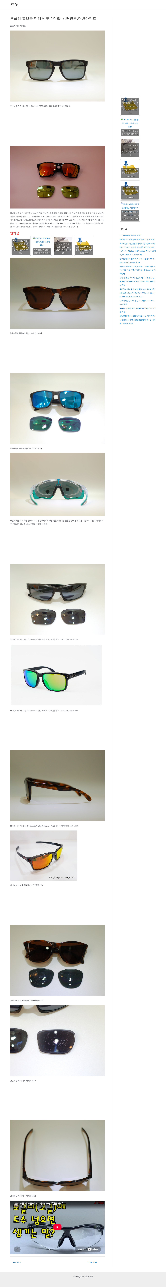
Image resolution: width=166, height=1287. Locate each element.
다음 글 (93, 1262)
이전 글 (17, 1262)
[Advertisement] (57, 128)
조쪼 (14, 4)
